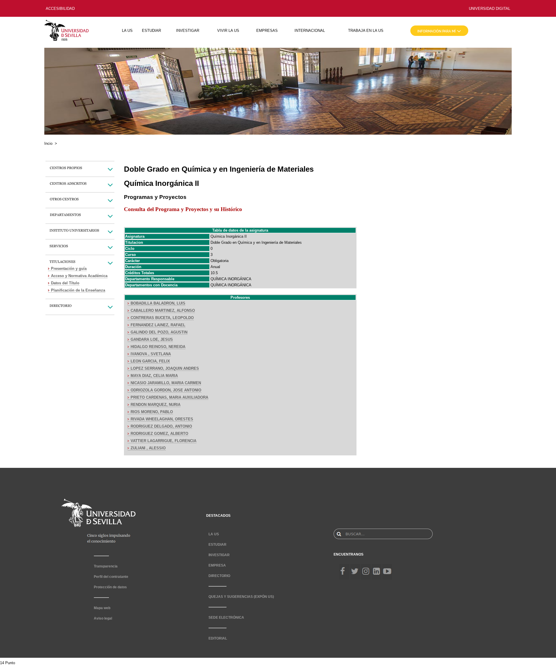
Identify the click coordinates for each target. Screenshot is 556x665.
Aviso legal (103, 618)
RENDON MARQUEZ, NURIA (155, 404)
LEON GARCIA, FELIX (150, 361)
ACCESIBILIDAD (60, 8)
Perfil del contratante (111, 577)
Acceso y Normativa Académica (79, 276)
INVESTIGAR (187, 30)
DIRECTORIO (219, 576)
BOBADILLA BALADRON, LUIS (158, 303)
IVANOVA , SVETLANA (151, 354)
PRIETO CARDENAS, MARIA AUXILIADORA (169, 397)
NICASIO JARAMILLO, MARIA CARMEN (166, 383)
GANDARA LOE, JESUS (152, 339)
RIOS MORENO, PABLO (152, 412)
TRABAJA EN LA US (365, 30)
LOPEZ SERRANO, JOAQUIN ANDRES (165, 368)
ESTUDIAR (151, 30)
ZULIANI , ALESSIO (148, 448)
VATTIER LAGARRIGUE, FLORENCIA (163, 441)
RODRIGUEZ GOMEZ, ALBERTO (159, 433)
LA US (127, 30)
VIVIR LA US (228, 30)
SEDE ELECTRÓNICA (226, 617)
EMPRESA (217, 565)
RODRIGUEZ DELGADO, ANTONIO (161, 426)
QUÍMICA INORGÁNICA (231, 279)
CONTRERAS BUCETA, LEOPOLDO (162, 318)
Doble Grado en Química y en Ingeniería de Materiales (256, 242)
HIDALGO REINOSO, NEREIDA (158, 347)
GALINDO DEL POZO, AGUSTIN (159, 332)
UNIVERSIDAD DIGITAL (489, 8)
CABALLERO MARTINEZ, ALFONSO (163, 310)
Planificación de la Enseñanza (78, 290)
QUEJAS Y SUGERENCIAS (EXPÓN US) (241, 597)
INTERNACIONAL (310, 30)
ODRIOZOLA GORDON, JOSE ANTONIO (166, 390)
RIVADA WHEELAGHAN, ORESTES (162, 419)
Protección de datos (110, 587)
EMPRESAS (267, 30)
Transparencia (106, 566)
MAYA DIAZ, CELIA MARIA (154, 375)
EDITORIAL (218, 638)
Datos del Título (65, 283)
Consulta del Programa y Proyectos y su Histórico (183, 209)
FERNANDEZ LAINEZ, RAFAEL (158, 325)
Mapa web (102, 608)
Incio (48, 143)
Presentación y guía (69, 268)
